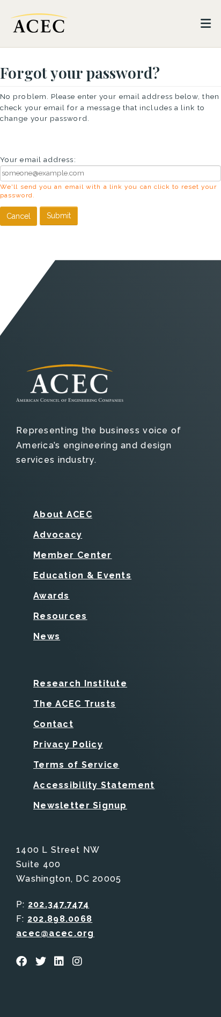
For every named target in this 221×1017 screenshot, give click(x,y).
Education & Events (82, 575)
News (46, 636)
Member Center (72, 555)
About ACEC (62, 514)
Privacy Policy (68, 744)
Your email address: (38, 159)
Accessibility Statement (93, 785)
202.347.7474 (58, 904)
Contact (53, 724)
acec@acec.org (55, 933)
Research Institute (80, 683)
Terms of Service (76, 765)
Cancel (18, 216)
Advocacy (57, 535)
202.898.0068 (59, 919)
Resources (60, 616)
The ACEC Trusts (74, 704)
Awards (51, 596)
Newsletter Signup (80, 805)
